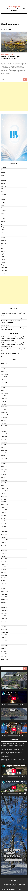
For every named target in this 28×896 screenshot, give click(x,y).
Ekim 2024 (3, 385)
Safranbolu (4, 251)
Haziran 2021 (4, 469)
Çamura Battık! (5, 353)
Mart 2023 (3, 420)
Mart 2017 (3, 548)
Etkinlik (2, 205)
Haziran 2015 (4, 597)
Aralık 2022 (3, 423)
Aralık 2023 (3, 404)
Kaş (2, 232)
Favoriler (3, 208)
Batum (3, 183)
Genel (2, 213)
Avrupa (3, 178)
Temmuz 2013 (4, 610)
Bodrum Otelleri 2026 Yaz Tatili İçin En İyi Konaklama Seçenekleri (11, 321)
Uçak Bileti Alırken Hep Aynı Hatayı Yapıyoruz (12, 318)
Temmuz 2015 (4, 594)
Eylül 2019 (3, 502)
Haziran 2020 (4, 491)
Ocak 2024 (4, 401)
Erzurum (3, 199)
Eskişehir (3, 202)
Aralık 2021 (3, 455)
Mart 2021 (3, 477)
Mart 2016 (3, 572)
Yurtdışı (3, 273)
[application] (14, 698)
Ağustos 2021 (4, 466)
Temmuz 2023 (4, 415)
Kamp (2, 227)
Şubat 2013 (4, 618)
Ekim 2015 (3, 586)
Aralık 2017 (3, 537)
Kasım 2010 (4, 640)
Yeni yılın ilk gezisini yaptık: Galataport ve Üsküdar (10, 57)
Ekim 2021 (3, 461)
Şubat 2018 (4, 534)
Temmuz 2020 (4, 488)
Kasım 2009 (4, 654)
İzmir (2, 224)
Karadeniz (3, 229)
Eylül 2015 (3, 588)
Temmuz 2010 (4, 646)
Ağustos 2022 (4, 434)
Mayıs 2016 (3, 567)
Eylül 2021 (3, 464)
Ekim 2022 (3, 428)
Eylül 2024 (3, 388)
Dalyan (3, 197)
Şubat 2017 (4, 551)
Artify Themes (17, 889)
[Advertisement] (14, 96)
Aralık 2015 (3, 580)
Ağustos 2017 (4, 540)
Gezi (2, 216)
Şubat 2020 (4, 496)
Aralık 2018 (3, 521)
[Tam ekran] (25, 704)
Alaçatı (3, 170)
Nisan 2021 (3, 474)
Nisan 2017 (3, 545)
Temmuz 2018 (4, 531)
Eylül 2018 (3, 526)
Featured (4, 54)
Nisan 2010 (3, 651)
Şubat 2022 (4, 450)
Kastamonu (4, 235)
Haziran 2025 (4, 374)
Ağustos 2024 (4, 390)
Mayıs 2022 (4, 442)
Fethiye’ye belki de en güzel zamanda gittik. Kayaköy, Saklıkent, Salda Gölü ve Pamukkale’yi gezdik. (13, 313)
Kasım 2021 (4, 458)
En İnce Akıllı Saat (5, 325)
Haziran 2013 (4, 613)
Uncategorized (5, 267)
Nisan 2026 (4, 366)
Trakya (3, 265)
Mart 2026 (3, 369)
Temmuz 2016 (4, 564)
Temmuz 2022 (4, 436)
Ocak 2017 (3, 553)
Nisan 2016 (3, 569)
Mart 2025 (3, 379)
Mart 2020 (3, 493)
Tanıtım (3, 256)
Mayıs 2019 (3, 512)
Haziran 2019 (4, 510)
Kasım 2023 (4, 407)
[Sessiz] (22, 704)
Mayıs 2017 (3, 542)
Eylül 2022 (3, 431)
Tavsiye (3, 259)
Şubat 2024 (4, 398)
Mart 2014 (3, 605)
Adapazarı (3, 167)
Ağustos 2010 (4, 643)
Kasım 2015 (4, 583)
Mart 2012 (3, 627)
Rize (2, 248)
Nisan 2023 (4, 417)
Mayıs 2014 (4, 602)
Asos (2, 175)
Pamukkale (4, 246)
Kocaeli (3, 237)
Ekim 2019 (3, 499)
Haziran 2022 (4, 439)
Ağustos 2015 (4, 591)
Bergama (3, 186)
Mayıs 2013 (3, 616)
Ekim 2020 (3, 483)
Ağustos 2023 (4, 412)
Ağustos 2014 (4, 599)
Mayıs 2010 (3, 648)
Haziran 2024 (4, 393)
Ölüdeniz (3, 243)
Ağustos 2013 (4, 607)
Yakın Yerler (4, 270)
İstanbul (10, 54)
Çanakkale (4, 194)
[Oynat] (3, 704)
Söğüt (2, 254)
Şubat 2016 (4, 575)
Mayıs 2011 (3, 637)
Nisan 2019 (3, 515)
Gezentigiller (14, 6)
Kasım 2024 (4, 382)
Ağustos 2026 (4, 363)
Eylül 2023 (3, 409)
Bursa (2, 191)
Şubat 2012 (4, 629)
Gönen (3, 218)
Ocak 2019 (3, 518)
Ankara (3, 172)
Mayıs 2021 (3, 472)
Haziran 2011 (4, 635)
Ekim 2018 (3, 523)
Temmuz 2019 (4, 507)
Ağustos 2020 (4, 485)
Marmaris (3, 240)
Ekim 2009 (3, 656)
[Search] (25, 3)
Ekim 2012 (3, 621)
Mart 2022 (3, 447)
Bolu (2, 189)
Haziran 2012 (4, 624)
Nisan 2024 (4, 396)
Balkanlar (3, 180)
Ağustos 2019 (4, 504)
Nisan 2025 (4, 377)
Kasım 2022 (4, 426)
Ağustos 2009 (4, 659)
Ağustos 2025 (4, 371)
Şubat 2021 (4, 480)
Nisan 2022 (4, 445)
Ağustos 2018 (4, 529)
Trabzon (3, 262)
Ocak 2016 (3, 578)
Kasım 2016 (4, 559)
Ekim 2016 (3, 561)
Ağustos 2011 (4, 632)
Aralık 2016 (3, 556)
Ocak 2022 (3, 453)
